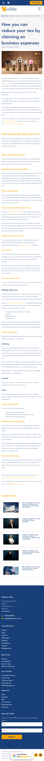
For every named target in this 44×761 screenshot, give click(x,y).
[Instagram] (40, 755)
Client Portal (36, 3)
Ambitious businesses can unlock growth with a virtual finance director (30, 552)
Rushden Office (7, 597)
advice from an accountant (14, 212)
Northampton (6, 643)
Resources (5, 690)
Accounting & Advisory (8, 675)
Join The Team (6, 702)
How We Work (6, 661)
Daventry (4, 635)
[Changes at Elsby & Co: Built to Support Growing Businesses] (11, 523)
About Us (4, 659)
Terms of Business (9, 756)
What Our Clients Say (8, 666)
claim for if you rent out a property (13, 124)
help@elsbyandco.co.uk (16, 484)
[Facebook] (36, 755)
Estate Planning (6, 683)
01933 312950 (9, 616)
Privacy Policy (5, 758)
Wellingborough (6, 648)
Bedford (4, 630)
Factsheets (5, 697)
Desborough (5, 638)
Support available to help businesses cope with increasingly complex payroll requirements (31, 537)
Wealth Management (8, 685)
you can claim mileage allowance (15, 303)
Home (3, 15)
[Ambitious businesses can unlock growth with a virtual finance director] (11, 555)
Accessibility (5, 754)
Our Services (7, 671)
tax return (7, 83)
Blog (7, 15)
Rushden (4, 645)
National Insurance (25, 245)
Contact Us (5, 707)
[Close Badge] (33, 754)
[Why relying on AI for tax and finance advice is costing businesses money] (11, 570)
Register (11, 737)
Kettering (4, 640)
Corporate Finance (7, 680)
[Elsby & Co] (14, 9)
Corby (3, 632)
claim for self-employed (10, 121)
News (3, 694)
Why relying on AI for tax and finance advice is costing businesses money (31, 568)
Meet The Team (6, 664)
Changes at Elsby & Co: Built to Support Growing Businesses (31, 520)
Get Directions (6, 611)
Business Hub (6, 678)
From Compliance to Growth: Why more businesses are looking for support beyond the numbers (31, 505)
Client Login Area (7, 704)
